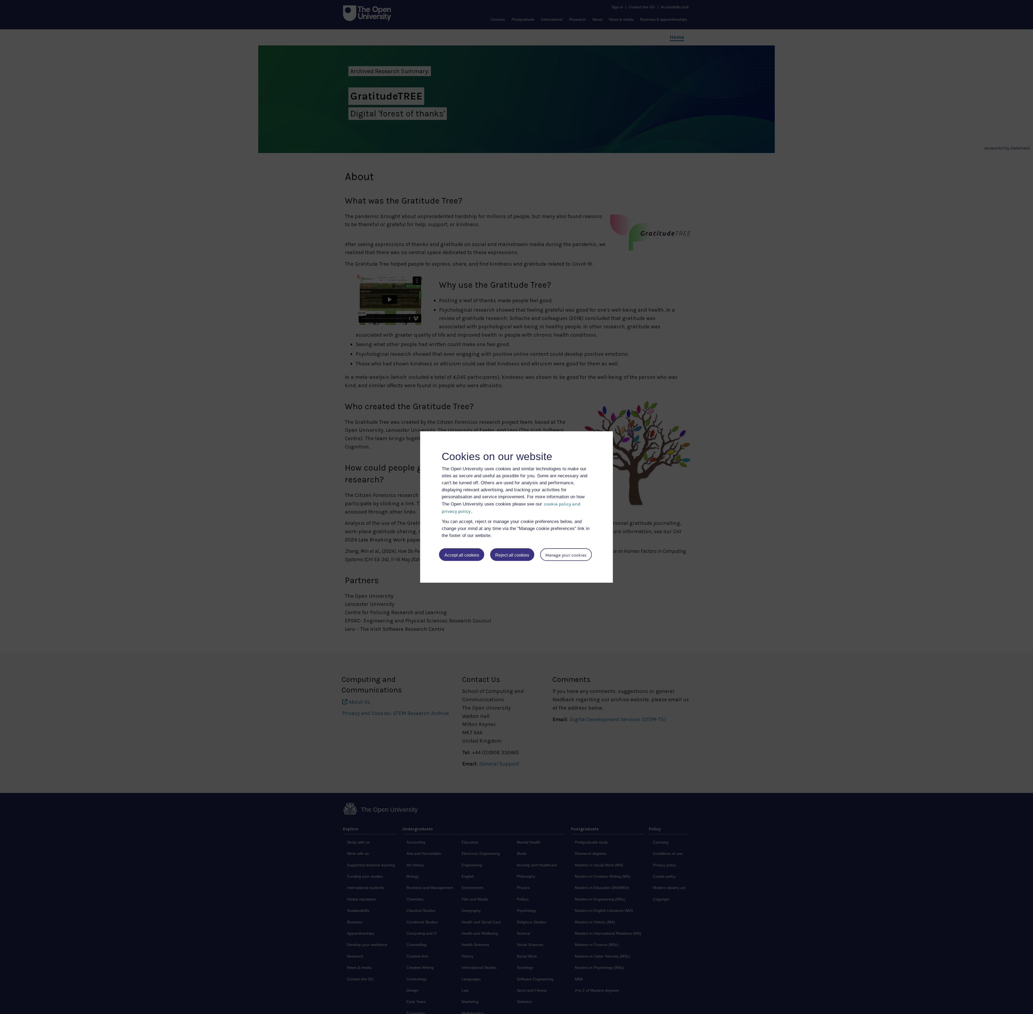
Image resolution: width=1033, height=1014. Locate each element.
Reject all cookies (512, 555)
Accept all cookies (461, 555)
